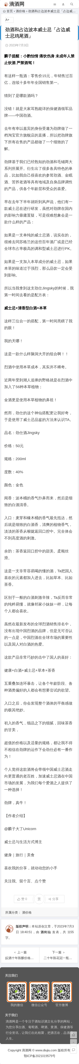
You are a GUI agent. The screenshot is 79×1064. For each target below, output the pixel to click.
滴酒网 (16, 4)
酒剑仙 (46, 932)
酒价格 (20, 11)
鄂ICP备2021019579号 (39, 1056)
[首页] (73, 1035)
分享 (55, 899)
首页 (10, 11)
